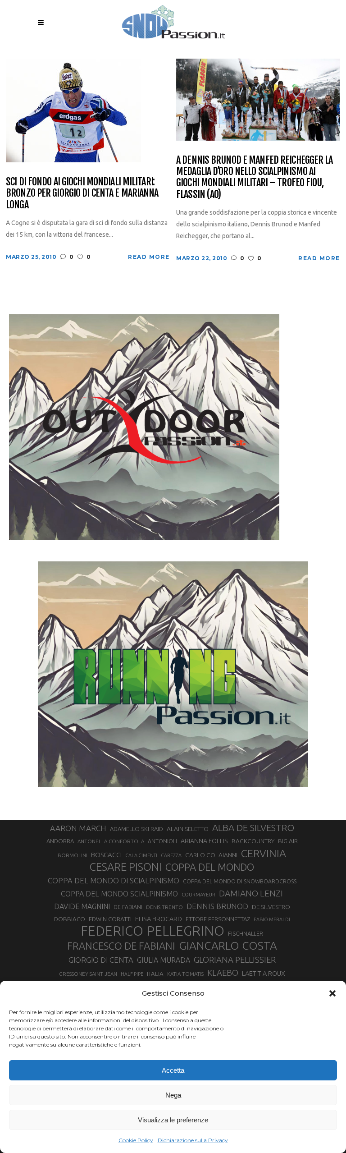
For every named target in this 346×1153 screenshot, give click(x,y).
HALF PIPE (132, 974)
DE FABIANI (128, 907)
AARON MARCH (78, 828)
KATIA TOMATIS (185, 974)
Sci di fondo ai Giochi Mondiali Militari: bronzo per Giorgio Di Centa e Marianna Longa (82, 193)
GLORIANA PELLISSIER (235, 959)
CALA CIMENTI (141, 855)
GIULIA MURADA (163, 960)
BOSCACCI (106, 855)
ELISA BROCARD (158, 919)
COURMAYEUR (198, 894)
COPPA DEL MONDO (209, 867)
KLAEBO (222, 972)
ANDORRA (60, 841)
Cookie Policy (135, 1140)
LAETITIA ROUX (263, 973)
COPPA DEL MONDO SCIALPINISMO (119, 894)
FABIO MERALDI (272, 919)
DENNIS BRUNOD (217, 906)
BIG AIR (288, 841)
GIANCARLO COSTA (228, 945)
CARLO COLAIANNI (211, 855)
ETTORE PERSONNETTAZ (218, 919)
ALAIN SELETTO (188, 828)
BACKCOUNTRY (253, 841)
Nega (173, 1095)
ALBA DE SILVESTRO (253, 827)
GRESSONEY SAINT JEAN (88, 974)
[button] (332, 993)
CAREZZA (171, 855)
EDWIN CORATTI (110, 919)
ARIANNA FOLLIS (204, 841)
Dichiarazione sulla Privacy (193, 1140)
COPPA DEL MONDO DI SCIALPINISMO (113, 880)
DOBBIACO (69, 919)
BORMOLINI (72, 855)
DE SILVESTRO (271, 906)
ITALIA (155, 973)
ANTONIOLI (162, 841)
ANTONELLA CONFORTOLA (110, 841)
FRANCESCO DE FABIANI (121, 945)
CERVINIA (263, 853)
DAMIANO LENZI (251, 893)
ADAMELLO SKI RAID (136, 829)
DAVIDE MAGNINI (82, 906)
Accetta (173, 1070)
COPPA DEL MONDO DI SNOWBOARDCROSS (239, 881)
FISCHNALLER (245, 933)
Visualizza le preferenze (173, 1120)
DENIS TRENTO (164, 907)
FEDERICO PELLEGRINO (152, 931)
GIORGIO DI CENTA (100, 959)
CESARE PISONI (126, 867)
